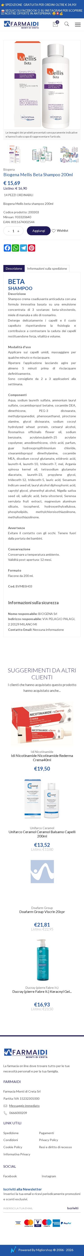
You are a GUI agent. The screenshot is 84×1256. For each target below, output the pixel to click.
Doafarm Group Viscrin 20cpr (42, 911)
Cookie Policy (12, 1147)
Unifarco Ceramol (42, 828)
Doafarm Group (42, 908)
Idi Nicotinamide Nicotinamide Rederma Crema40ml (42, 757)
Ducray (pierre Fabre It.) (42, 987)
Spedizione (11, 1133)
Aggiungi (38, 231)
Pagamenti (46, 1133)
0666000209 (18, 1113)
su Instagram (51, 10)
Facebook (10, 1176)
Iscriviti (72, 1208)
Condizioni (10, 1140)
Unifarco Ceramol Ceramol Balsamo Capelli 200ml (42, 834)
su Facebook (27, 10)
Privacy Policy (48, 1140)
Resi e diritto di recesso (55, 1147)
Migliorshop (44, 1250)
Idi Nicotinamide (42, 752)
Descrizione (14, 268)
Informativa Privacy (16, 1154)
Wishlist (62, 230)
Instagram (49, 1176)
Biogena (9, 169)
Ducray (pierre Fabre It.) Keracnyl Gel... (42, 991)
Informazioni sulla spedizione (47, 268)
